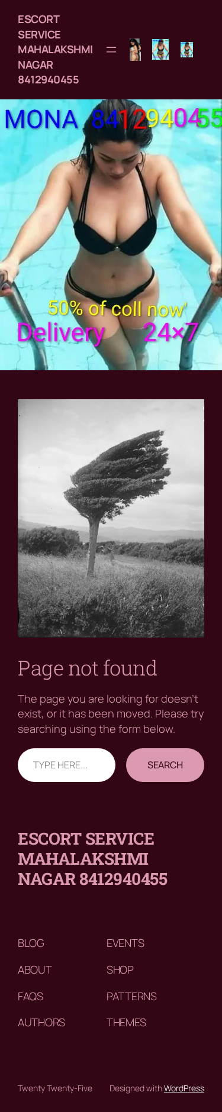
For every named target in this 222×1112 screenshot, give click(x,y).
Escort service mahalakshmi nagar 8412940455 (55, 49)
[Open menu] (111, 50)
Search (165, 764)
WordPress (184, 1088)
